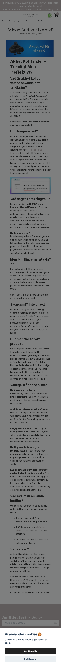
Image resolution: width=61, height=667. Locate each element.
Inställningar (30, 659)
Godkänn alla (30, 651)
